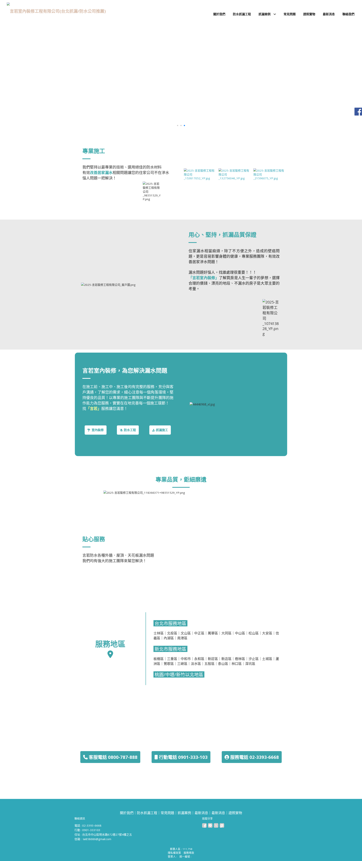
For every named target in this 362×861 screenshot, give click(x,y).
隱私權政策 (174, 852)
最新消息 (201, 813)
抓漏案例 (184, 813)
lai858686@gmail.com (97, 839)
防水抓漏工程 (147, 813)
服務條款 (189, 852)
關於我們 (126, 813)
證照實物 (235, 813)
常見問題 (167, 813)
